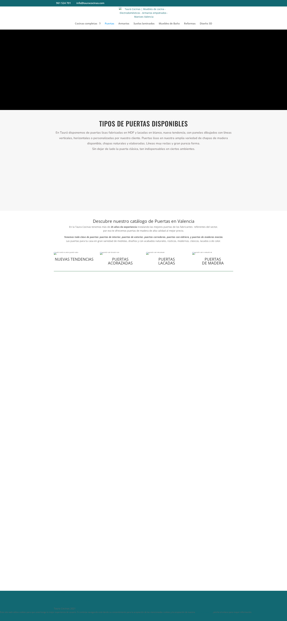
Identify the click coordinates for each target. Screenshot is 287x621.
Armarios (123, 23)
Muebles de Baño (169, 23)
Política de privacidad (66, 604)
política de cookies (203, 612)
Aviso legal (60, 592)
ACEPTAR (5, 615)
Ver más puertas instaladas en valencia (143, 407)
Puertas (109, 23)
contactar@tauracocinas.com (160, 459)
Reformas (189, 23)
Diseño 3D (206, 23)
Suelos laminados (144, 23)
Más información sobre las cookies (73, 600)
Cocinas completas (86, 23)
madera (191, 187)
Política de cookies (64, 596)
